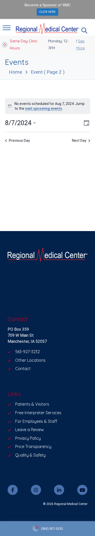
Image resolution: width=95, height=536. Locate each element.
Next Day (79, 140)
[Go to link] (47, 255)
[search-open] (84, 30)
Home (15, 72)
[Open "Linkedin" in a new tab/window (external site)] (59, 490)
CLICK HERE (47, 12)
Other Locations (30, 360)
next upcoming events (43, 108)
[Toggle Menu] (7, 27)
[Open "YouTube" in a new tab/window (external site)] (82, 490)
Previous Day (19, 140)
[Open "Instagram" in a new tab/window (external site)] (36, 490)
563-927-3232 (27, 351)
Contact (23, 368)
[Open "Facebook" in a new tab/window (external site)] (13, 490)
